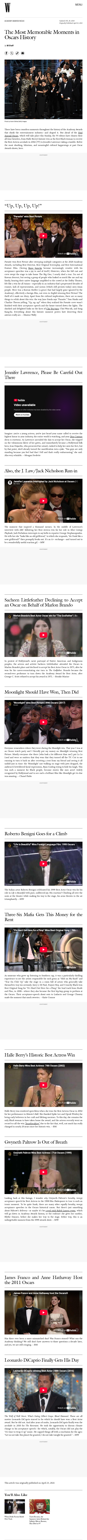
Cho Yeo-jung (52, 308)
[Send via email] (22, 53)
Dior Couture (76, 436)
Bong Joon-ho (35, 268)
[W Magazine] (8, 8)
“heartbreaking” (32, 1123)
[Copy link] (17, 53)
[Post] (12, 53)
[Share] (6, 53)
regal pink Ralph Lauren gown (60, 1210)
